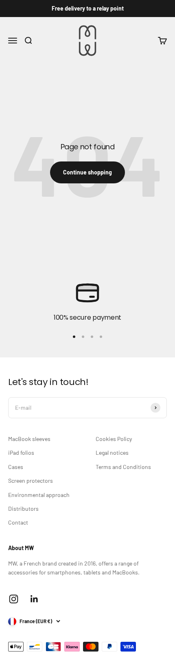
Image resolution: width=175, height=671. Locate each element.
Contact (18, 522)
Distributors (23, 508)
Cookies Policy (114, 438)
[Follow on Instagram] (13, 599)
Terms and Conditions (123, 466)
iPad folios (21, 452)
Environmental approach (39, 494)
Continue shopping (87, 172)
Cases (15, 466)
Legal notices (112, 452)
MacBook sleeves (29, 438)
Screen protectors (30, 480)
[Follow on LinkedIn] (34, 599)
